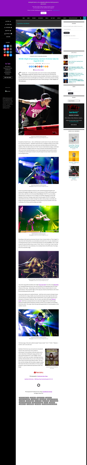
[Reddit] (37, 66)
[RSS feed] (7, 55)
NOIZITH (46, 402)
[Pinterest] (39, 66)
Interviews (40, 18)
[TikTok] (4, 52)
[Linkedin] (41, 66)
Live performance (54, 400)
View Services (74, 124)
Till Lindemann (30, 404)
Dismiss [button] (44, 12)
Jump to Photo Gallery (39, 69)
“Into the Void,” (42, 284)
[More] (47, 66)
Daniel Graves (43, 399)
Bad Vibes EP (33, 397)
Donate (64, 18)
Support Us (8, 33)
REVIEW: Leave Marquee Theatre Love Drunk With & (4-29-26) (76, 80)
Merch (47, 18)
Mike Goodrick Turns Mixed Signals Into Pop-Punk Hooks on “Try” (76, 56)
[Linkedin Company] (7, 52)
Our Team (53, 18)
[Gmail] (43, 66)
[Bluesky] (10, 55)
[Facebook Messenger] (32, 66)
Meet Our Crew (8, 77)
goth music (22, 400)
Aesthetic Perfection (24, 397)
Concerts (32, 56)
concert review (34, 399)
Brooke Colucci (40, 397)
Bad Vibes (56, 284)
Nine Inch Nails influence (37, 402)
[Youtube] (4, 55)
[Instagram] (4, 49)
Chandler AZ (48, 397)
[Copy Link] (45, 66)
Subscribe (67, 32)
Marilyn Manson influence (25, 402)
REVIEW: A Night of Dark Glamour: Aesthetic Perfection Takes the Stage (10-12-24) (39, 60)
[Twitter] (34, 66)
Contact (59, 18)
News (28, 18)
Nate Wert (38, 63)
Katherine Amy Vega (42, 376)
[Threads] (10, 49)
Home (24, 18)
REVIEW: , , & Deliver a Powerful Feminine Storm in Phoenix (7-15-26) (76, 68)
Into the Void (38, 400)
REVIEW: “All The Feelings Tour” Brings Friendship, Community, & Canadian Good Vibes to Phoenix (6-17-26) (76, 74)
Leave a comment (46, 63)
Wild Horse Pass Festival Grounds (49, 404)
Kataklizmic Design (73, 18)
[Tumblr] (35, 66)
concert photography (25, 399)
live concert (45, 400)
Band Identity (74, 112)
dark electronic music (52, 399)
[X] (10, 46)
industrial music (29, 400)
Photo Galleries (39, 56)
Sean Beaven (52, 402)
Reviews (34, 18)
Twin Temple (38, 404)
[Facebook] (30, 66)
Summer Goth (22, 404)
